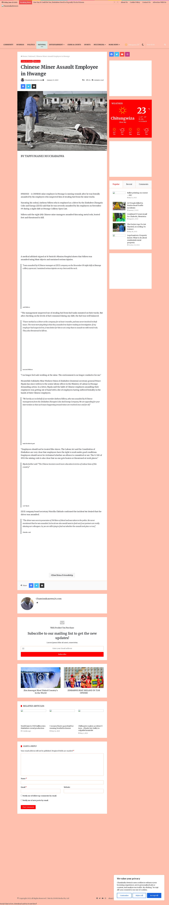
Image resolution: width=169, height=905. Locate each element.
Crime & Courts (74, 45)
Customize (124, 895)
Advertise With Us (159, 2)
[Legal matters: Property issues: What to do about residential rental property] (119, 239)
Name (24, 779)
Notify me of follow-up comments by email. (40, 796)
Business (20, 45)
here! (35, 904)
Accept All (154, 895)
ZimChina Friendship (62, 575)
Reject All (139, 895)
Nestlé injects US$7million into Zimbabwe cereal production (33, 727)
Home (24, 56)
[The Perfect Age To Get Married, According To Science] (119, 227)
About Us (124, 2)
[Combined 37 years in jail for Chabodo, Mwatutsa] (119, 217)
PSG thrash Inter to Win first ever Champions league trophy (55, 2)
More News (113, 45)
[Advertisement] (112, 23)
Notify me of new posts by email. (36, 800)
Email (24, 787)
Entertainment (56, 45)
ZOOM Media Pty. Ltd (61, 898)
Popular (116, 184)
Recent (129, 184)
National (42, 45)
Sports (87, 45)
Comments (143, 184)
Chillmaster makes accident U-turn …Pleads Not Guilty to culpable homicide (90, 728)
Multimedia (99, 45)
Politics (31, 45)
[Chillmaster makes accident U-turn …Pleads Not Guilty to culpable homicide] (91, 717)
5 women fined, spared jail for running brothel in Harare (62, 727)
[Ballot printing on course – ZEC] (119, 196)
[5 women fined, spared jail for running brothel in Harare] (62, 717)
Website (67, 787)
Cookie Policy (135, 2)
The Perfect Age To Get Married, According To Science (136, 226)
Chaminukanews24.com (33, 80)
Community (8, 45)
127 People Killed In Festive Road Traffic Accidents (135, 205)
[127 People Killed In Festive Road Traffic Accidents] (119, 206)
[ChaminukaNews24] (10, 6)
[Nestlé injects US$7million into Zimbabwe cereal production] (33, 717)
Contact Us (146, 2)
